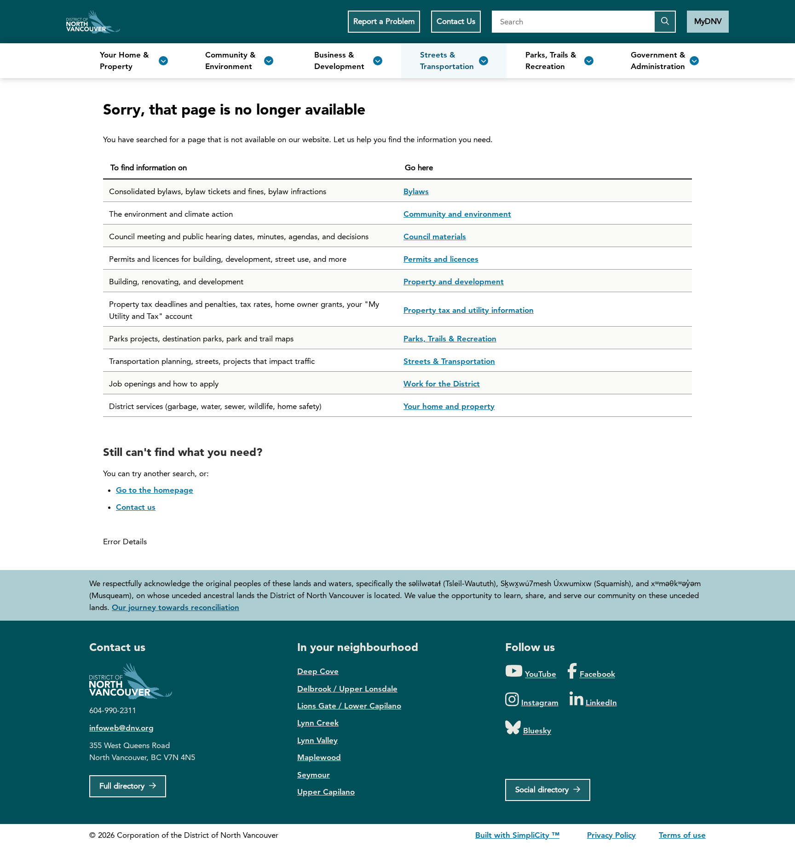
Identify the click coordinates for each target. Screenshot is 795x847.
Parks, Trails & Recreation (449, 338)
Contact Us (456, 21)
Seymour (313, 774)
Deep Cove (318, 671)
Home (93, 22)
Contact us (136, 507)
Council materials (434, 236)
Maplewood (319, 757)
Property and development (453, 281)
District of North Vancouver (135, 681)
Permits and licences (440, 259)
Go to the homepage (154, 490)
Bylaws (416, 191)
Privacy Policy (611, 835)
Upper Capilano (326, 791)
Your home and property (449, 406)
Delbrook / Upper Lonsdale (347, 688)
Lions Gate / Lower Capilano (349, 705)
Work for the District (441, 383)
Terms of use (682, 835)
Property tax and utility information (468, 310)
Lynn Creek (318, 722)
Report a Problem (384, 21)
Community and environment (457, 214)
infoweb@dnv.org (121, 727)
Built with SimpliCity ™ (517, 835)
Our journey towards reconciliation (175, 607)
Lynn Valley (317, 740)
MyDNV (707, 21)
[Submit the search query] (665, 22)
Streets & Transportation (449, 361)
